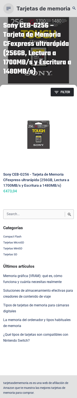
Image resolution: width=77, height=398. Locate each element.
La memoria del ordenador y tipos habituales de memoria (37, 323)
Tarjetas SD (10, 254)
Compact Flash (12, 236)
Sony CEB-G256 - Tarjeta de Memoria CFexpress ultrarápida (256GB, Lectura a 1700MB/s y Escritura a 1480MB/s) (36, 180)
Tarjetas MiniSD (12, 248)
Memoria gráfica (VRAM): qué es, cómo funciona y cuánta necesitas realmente (32, 279)
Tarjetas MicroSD (13, 242)
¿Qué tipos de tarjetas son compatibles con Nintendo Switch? (35, 338)
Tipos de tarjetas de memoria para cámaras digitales (36, 308)
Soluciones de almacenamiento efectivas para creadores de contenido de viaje (38, 293)
